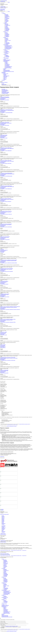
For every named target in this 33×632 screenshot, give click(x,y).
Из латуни (6, 14)
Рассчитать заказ (2, 1)
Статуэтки (3, 517)
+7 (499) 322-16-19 (2, 533)
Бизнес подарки (6, 44)
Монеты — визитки (8, 40)
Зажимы (3, 520)
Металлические (6, 563)
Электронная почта (3, 625)
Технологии (5, 77)
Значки (4, 13)
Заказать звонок (2, 9)
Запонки (3, 521)
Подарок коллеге (4, 91)
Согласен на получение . (8, 426)
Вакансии (5, 74)
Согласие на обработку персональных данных (16, 550)
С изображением (7, 43)
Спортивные (5, 579)
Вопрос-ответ (5, 76)
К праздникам (5, 61)
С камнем (5, 571)
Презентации (4, 72)
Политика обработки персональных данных (5, 550)
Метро (6, 22)
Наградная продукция (5, 615)
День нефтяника (7, 65)
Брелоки (5, 49)
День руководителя (6, 612)
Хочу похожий (2, 111)
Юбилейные (7, 35)
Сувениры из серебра (8, 47)
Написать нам (2, 514)
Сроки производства (6, 75)
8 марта (6, 62)
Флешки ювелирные (6, 60)
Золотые (6, 19)
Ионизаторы (3, 523)
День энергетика (7, 64)
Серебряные (6, 15)
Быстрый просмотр (3, 98)
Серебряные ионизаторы (5, 605)
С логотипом (7, 18)
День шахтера (5, 610)
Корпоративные (7, 16)
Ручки (4, 57)
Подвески (5, 68)
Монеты (5, 37)
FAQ (2, 530)
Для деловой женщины (8, 48)
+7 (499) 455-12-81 (2, 6)
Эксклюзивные (7, 34)
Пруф (6, 41)
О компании (3, 525)
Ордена (5, 59)
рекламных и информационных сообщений (11, 426)
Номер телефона (2, 624)
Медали (5, 31)
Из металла (6, 27)
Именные (6, 38)
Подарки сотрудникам (7, 70)
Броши (4, 69)
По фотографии (7, 28)
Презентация (2, 456)
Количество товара (3, 622)
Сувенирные (5, 589)
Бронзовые (6, 23)
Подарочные (7, 30)
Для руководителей (7, 46)
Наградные (6, 24)
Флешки (3, 524)
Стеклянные (5, 576)
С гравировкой (7, 29)
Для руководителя (7, 25)
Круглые (6, 17)
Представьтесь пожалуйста (4, 623)
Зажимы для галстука (5, 597)
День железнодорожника (8, 66)
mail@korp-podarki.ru (3, 534)
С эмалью (6, 21)
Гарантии (3, 529)
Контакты (3, 80)
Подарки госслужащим (7, 613)
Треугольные (7, 20)
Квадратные (5, 560)
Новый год (5, 607)
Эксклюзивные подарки (8, 45)
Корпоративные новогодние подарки (9, 71)
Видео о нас (5, 78)
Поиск (9, 11)
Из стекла (5, 578)
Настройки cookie (24, 550)
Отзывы (5, 79)
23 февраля (6, 63)
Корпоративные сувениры (5, 92)
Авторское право (6, 73)
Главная (3, 83)
